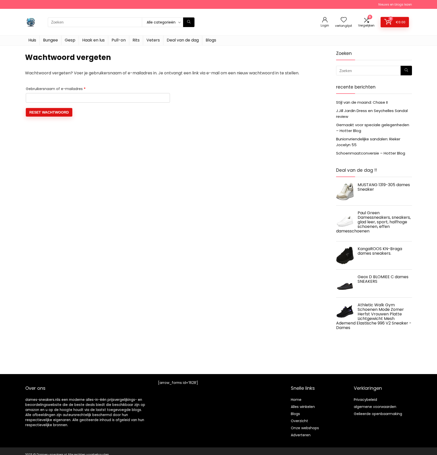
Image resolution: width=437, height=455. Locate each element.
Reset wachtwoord (49, 112)
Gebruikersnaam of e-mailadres (61, 88)
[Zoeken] (188, 22)
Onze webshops (305, 427)
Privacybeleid (365, 399)
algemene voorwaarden (375, 406)
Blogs (211, 40)
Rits (136, 40)
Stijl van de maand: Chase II (362, 102)
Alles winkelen (303, 406)
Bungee (50, 40)
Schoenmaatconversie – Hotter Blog (370, 153)
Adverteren (301, 435)
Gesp (70, 40)
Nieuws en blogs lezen (395, 4)
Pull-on (119, 40)
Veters (153, 40)
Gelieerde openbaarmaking (378, 413)
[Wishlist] (344, 20)
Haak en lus (93, 40)
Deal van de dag (183, 40)
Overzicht (299, 420)
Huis (32, 40)
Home (296, 399)
